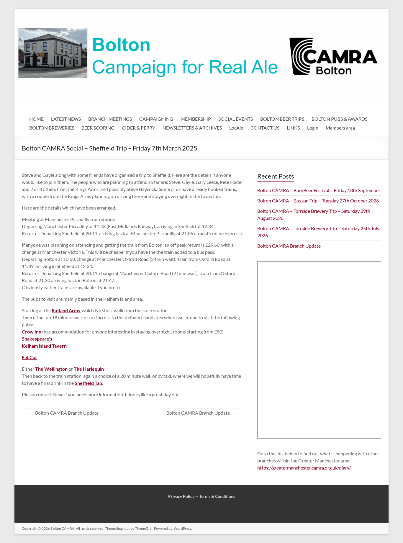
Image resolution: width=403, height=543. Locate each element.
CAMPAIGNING (156, 119)
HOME (36, 119)
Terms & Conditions (217, 496)
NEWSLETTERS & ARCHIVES (192, 127)
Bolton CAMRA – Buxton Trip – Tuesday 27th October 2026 (318, 200)
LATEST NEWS (66, 119)
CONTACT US (264, 127)
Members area (340, 127)
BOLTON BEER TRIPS (282, 119)
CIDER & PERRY (138, 127)
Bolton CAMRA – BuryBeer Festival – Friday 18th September (318, 190)
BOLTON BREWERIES (51, 127)
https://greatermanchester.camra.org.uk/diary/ (304, 467)
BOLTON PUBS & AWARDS (339, 119)
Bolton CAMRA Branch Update (64, 413)
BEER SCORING (97, 127)
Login (312, 127)
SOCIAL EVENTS (235, 119)
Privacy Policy (181, 496)
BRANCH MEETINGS (110, 119)
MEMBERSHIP (196, 119)
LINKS (293, 127)
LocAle (236, 127)
